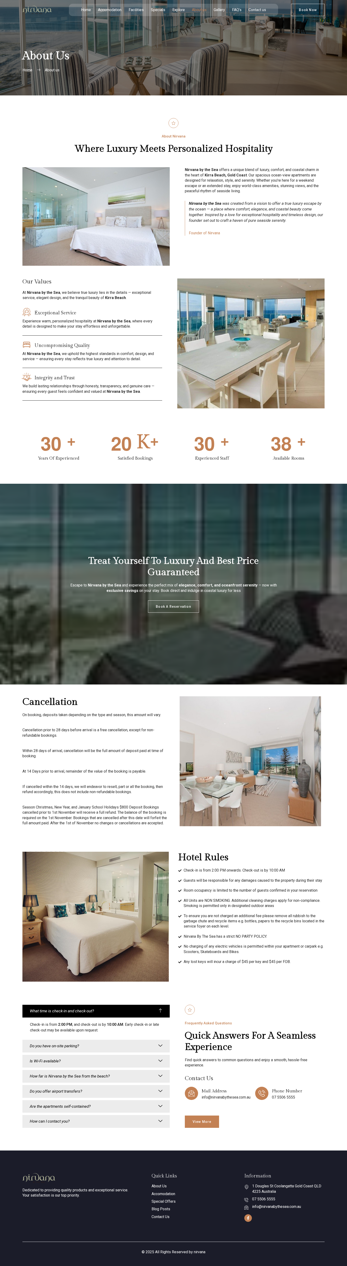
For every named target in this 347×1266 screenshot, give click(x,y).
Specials (158, 10)
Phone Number (287, 1091)
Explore (178, 10)
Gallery (219, 10)
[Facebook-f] (248, 1218)
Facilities (136, 10)
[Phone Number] (261, 1093)
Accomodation (110, 10)
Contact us (257, 10)
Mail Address (214, 1091)
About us (199, 10)
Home (86, 10)
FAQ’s (236, 10)
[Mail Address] (191, 1093)
